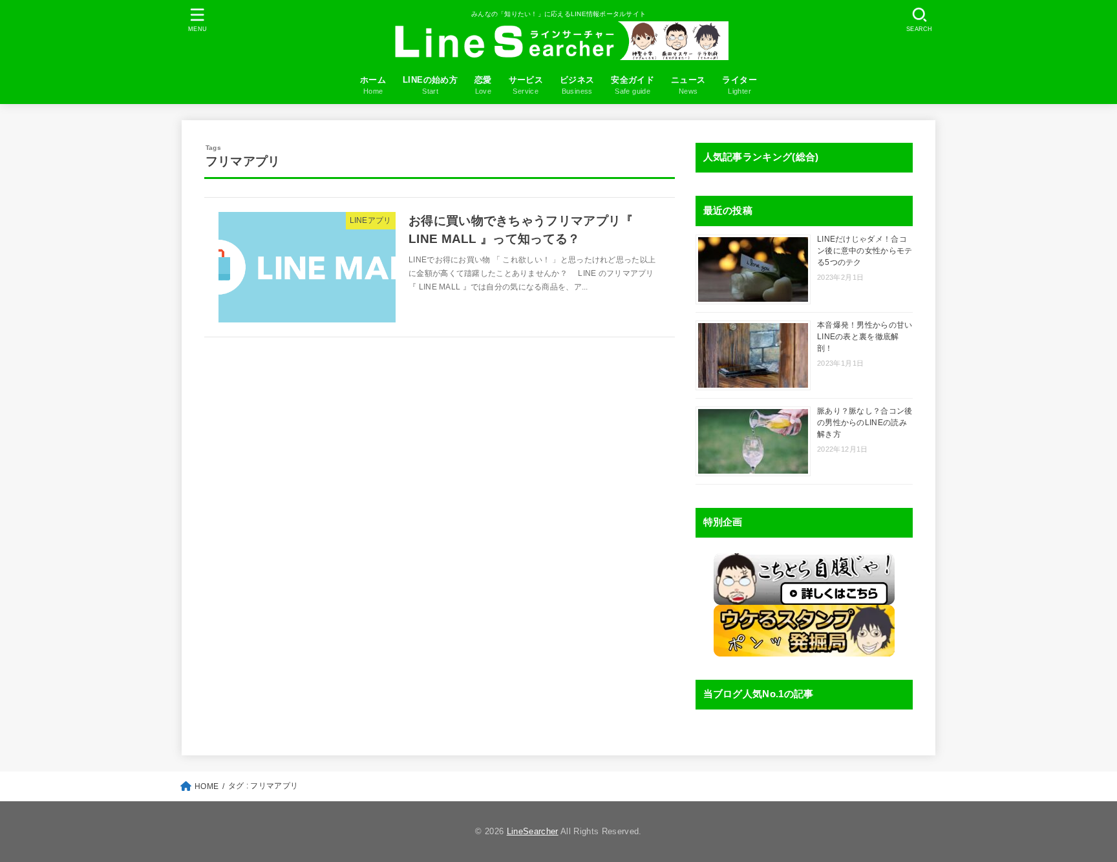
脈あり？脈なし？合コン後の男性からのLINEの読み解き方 (865, 422)
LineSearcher (532, 831)
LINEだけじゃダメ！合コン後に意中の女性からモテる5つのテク (865, 251)
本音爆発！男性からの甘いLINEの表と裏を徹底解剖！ (865, 337)
